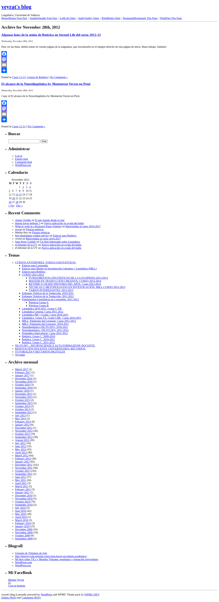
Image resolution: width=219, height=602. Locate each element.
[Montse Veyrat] (9, 583)
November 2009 (24, 532)
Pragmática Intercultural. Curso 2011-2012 (45, 333)
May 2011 (20, 480)
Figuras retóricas (35, 229)
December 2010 (23, 495)
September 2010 (24, 504)
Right (111, 18)
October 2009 (22, 535)
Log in (18, 155)
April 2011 (21, 483)
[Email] (109, 65)
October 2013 (22, 409)
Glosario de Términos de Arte (31, 553)
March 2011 (21, 486)
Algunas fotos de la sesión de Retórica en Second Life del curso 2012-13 (51, 35)
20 (13, 198)
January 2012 (22, 461)
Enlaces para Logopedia (35, 265)
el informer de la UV (26, 244)
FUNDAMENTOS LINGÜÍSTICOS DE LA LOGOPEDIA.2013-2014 (68, 277)
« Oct (11, 205)
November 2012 (24, 430)
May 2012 (20, 449)
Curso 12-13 (18, 77)
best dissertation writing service (32, 235)
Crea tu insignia (16, 585)
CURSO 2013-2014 (33, 274)
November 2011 (24, 467)
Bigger (14, 18)
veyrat (18, 229)
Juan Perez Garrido (25, 241)
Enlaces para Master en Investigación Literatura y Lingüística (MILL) (59, 268)
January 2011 (22, 492)
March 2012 (21, 455)
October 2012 (22, 434)
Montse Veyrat (16, 579)
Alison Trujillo (23, 220)
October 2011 (22, 470)
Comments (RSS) (31, 597)
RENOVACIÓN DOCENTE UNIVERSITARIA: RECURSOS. (50, 348)
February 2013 (23, 421)
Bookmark (140, 18)
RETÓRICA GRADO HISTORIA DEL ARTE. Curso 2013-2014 (65, 284)
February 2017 (23, 372)
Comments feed (23, 162)
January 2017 (22, 375)
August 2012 (22, 440)
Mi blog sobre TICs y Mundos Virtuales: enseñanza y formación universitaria (56, 559)
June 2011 (20, 477)
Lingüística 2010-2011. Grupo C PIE (42, 308)
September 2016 (24, 387)
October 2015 (22, 400)
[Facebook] (109, 54)
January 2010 (22, 526)
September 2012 (24, 437)
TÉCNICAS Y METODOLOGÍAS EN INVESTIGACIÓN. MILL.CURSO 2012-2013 (77, 287)
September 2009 (24, 538)
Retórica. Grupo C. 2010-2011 (38, 339)
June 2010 (20, 510)
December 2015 (23, 393)
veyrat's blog (16, 7)
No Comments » (59, 77)
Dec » (19, 205)
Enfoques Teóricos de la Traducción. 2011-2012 (48, 296)
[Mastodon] (109, 59)
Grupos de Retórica (37, 77)
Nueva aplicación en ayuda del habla (64, 223)
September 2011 (24, 474)
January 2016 (22, 390)
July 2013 (20, 415)
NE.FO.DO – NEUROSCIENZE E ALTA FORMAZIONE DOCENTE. (55, 345)
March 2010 (21, 520)
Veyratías (20, 354)
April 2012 (21, 452)
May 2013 (20, 418)
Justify (88, 18)
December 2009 (23, 529)
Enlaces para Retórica (64, 235)
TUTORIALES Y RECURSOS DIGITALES (40, 351)
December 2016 (23, 378)
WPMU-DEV (91, 594)
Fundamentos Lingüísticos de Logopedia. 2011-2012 (50, 299)
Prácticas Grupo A (39, 302)
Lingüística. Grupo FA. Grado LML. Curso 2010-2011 (51, 317)
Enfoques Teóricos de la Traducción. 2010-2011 (48, 293)
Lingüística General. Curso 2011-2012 (42, 311)
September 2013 (24, 412)
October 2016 (22, 384)
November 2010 (24, 498)
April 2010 (21, 517)
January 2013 (22, 424)
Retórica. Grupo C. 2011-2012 (38, 342)
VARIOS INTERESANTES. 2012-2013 (51, 290)
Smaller (43, 18)
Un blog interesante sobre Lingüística (60, 241)
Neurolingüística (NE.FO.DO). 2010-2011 (45, 327)
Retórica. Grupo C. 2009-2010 (38, 336)
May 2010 (20, 514)
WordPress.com (23, 562)
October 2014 (22, 406)
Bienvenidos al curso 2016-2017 (83, 226)
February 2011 (23, 489)
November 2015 (24, 397)
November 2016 (24, 381)
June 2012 (20, 446)
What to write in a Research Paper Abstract (38, 226)
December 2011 (23, 464)
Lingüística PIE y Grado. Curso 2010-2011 (45, 314)
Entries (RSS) (8, 597)
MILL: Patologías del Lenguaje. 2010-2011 (45, 324)
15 (20, 194)
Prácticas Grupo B (39, 305)
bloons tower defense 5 (27, 223)
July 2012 (20, 443)
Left (67, 18)
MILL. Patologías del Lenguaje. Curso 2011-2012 (49, 320)
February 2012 (23, 458)
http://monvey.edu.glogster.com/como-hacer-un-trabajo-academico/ (51, 556)
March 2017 (21, 369)
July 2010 (20, 507)
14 (17, 194)
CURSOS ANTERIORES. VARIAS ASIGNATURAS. (45, 262)
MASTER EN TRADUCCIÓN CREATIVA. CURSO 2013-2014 (65, 280)
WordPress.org (23, 165)
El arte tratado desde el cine (50, 220)
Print (171, 18)
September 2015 (24, 403)
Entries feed (21, 159)
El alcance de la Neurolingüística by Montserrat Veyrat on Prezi (45, 84)
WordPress (46, 594)
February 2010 (23, 523)
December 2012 (23, 427)
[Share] (109, 70)
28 (17, 202)
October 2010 (22, 501)
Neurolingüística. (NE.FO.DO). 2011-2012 (45, 330)
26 (10, 202)
